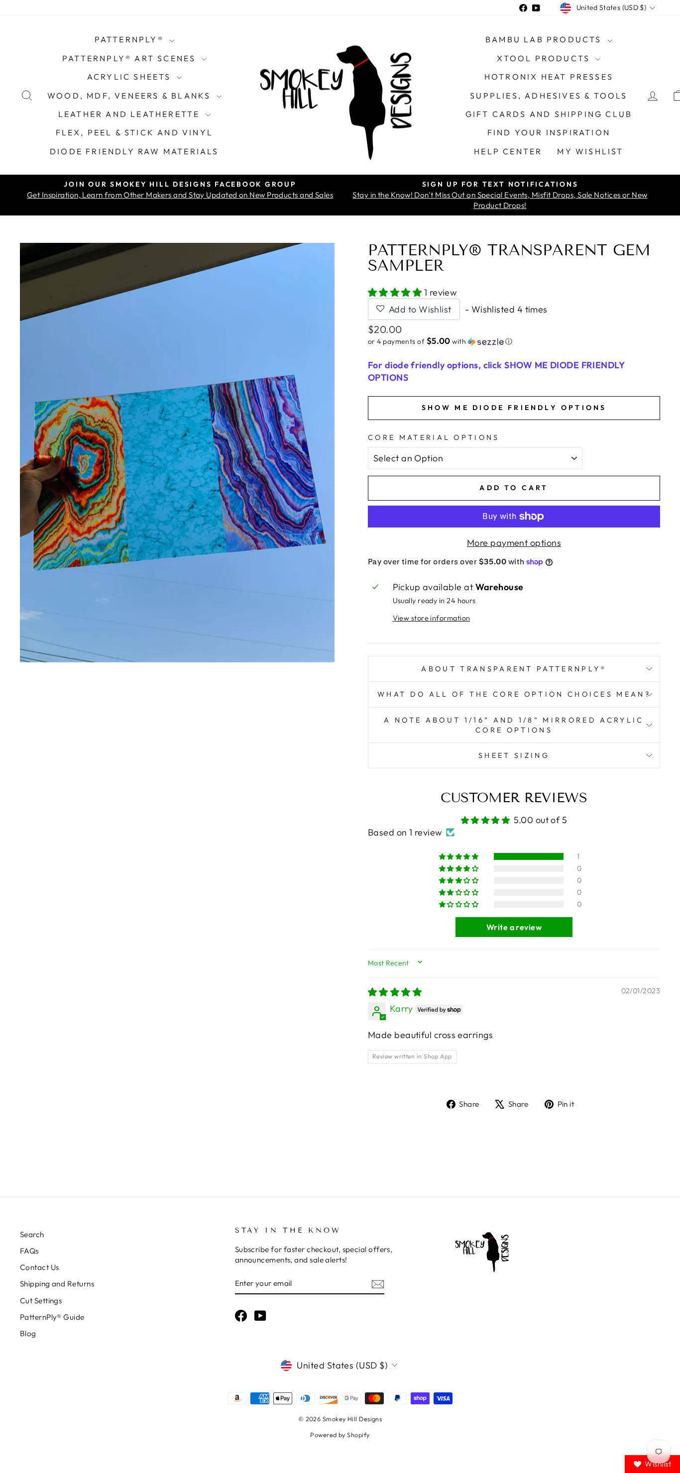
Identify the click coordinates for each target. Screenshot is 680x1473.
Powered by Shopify (339, 1435)
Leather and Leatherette (130, 114)
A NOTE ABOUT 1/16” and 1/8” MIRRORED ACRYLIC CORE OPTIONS (514, 725)
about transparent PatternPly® (513, 668)
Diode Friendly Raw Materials (134, 151)
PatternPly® (131, 39)
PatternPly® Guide (52, 1317)
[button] (396, 292)
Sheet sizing (514, 755)
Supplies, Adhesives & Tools (548, 96)
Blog (28, 1333)
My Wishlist (590, 151)
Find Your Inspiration (548, 132)
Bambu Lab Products (545, 39)
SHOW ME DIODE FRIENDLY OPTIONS (514, 407)
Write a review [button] (514, 927)
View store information (431, 618)
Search (32, 1234)
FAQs (29, 1251)
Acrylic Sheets (130, 77)
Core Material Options (434, 437)
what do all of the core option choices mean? (514, 694)
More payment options (514, 542)
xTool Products (545, 58)
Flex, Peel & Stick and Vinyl (135, 132)
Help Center (508, 151)
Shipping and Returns (57, 1283)
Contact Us (39, 1267)
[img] (395, 992)
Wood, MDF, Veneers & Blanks (130, 96)
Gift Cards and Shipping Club (549, 114)
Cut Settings (41, 1300)
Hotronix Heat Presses (548, 77)
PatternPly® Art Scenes (130, 58)
